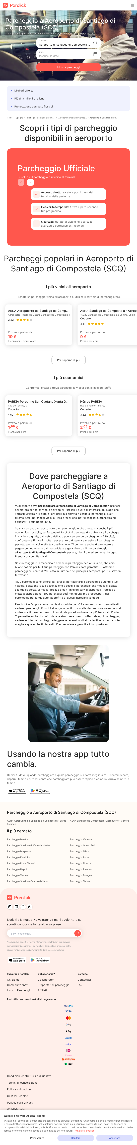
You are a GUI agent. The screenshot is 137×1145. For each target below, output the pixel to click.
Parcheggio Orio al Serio (83, 845)
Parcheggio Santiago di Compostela (40, 117)
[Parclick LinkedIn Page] (16, 906)
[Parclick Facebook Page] (23, 906)
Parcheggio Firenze (80, 863)
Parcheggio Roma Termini (21, 863)
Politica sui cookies (19, 1089)
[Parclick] (14, 5)
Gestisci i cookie (17, 1096)
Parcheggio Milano (80, 851)
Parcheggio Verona (17, 875)
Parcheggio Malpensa (19, 851)
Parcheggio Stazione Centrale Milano (27, 881)
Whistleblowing (16, 1109)
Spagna (19, 117)
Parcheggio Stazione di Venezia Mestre (28, 845)
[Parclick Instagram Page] (9, 906)
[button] (68, 43)
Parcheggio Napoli (17, 869)
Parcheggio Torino (80, 881)
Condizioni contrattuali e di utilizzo (29, 1076)
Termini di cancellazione (22, 1082)
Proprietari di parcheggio (54, 985)
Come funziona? (17, 985)
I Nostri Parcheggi (18, 990)
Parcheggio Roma (79, 857)
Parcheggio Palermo (81, 869)
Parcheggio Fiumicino (18, 857)
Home (10, 117)
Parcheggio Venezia (81, 839)
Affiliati (42, 990)
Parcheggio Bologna (81, 875)
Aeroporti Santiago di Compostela (72, 117)
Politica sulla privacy (20, 1102)
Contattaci (84, 979)
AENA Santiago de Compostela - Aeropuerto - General (99, 820)
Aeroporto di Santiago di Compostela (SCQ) (104, 117)
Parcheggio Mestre (17, 839)
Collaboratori (46, 979)
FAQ (80, 985)
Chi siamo (13, 979)
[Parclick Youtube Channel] (29, 906)
